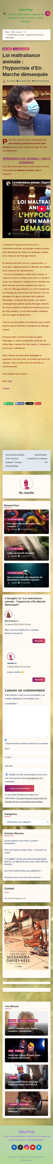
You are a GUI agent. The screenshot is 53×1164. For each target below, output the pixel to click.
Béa (10, 381)
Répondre (39, 641)
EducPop (26, 9)
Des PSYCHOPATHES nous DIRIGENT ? (23, 871)
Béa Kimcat (10, 621)
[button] (7, 942)
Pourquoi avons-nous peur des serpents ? (23, 877)
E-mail (8, 757)
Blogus (39, 1157)
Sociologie (23, 1104)
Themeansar (26, 1160)
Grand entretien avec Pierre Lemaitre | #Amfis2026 (22, 1029)
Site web (8, 766)
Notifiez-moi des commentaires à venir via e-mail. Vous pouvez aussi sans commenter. (26, 778)
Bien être (7, 49)
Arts (10, 1051)
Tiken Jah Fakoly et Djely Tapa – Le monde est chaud (25, 1056)
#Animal (38, 81)
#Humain (45, 81)
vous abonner (32, 778)
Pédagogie (32, 1021)
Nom (7, 749)
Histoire (12, 1021)
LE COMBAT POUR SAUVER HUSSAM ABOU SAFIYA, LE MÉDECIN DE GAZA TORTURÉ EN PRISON (26, 861)
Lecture (21, 1021)
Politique (13, 1024)
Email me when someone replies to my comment (27, 743)
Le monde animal (21, 49)
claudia (13, 81)
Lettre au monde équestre (20, 553)
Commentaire (11, 704)
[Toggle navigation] (4, 13)
